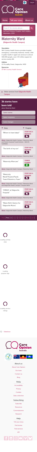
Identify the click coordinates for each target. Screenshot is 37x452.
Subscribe (18, 403)
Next (27, 218)
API (18, 432)
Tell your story (16, 20)
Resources (18, 407)
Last (32, 218)
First (3, 218)
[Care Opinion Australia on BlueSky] (30, 438)
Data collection (18, 395)
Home (4, 20)
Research (19, 414)
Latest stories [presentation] (7, 113)
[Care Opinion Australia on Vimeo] (25, 438)
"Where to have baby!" (11, 133)
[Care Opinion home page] (14, 10)
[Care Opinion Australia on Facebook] (6, 438)
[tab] (18, 112)
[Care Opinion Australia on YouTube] (20, 438)
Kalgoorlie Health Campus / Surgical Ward (17, 185)
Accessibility (18, 385)
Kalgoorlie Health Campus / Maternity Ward (19, 140)
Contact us (18, 374)
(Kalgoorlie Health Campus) (14, 42)
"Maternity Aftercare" (10, 161)
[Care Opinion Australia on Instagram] (16, 438)
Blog (18, 377)
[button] (24, 2)
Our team (18, 370)
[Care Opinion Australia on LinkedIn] (11, 438)
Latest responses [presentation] (9, 117)
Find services (18, 429)
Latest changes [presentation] (8, 122)
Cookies (18, 392)
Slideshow (7, 331)
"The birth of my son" (11, 149)
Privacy (18, 389)
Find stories (18, 425)
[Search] (32, 28)
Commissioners (18, 410)
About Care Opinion (18, 367)
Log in (32, 2)
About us (29, 20)
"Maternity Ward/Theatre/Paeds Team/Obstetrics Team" (12, 176)
